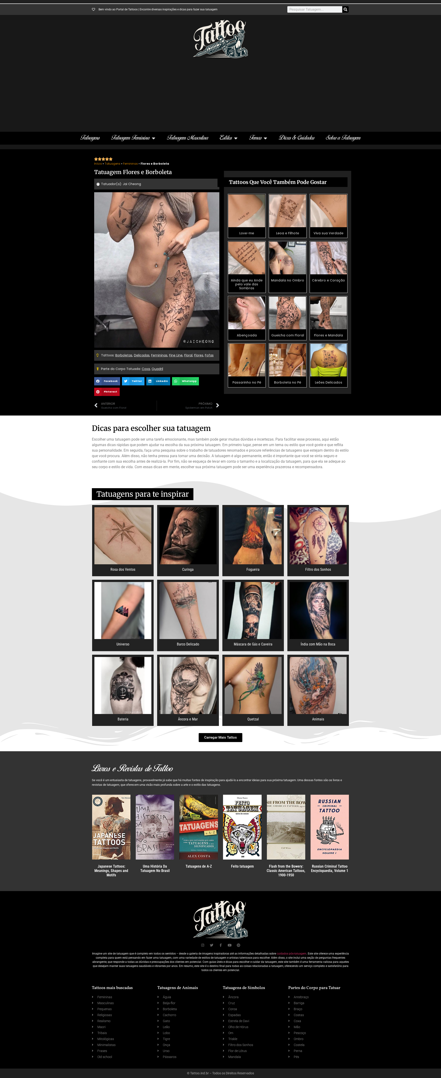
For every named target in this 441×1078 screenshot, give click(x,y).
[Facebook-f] (220, 945)
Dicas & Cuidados (296, 138)
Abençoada (247, 335)
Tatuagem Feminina (130, 138)
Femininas (130, 164)
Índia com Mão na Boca (318, 644)
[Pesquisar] (345, 9)
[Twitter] (211, 945)
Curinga (188, 569)
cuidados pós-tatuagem (291, 953)
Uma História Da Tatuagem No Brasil (155, 868)
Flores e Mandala (328, 335)
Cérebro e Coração (328, 280)
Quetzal (253, 719)
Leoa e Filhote (287, 233)
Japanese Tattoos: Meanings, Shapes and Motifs (111, 870)
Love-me (246, 233)
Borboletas (123, 355)
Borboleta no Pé (287, 382)
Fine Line (176, 355)
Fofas (209, 355)
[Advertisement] (220, 92)
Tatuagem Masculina (187, 138)
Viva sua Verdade (328, 233)
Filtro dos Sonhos (318, 569)
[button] (107, 381)
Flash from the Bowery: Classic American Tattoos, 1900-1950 (286, 870)
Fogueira (253, 569)
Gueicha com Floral (287, 335)
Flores (198, 355)
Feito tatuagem (242, 866)
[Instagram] (202, 945)
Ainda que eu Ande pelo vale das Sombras (247, 284)
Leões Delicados (328, 382)
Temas (255, 138)
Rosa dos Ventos (122, 569)
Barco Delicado (188, 644)
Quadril (157, 369)
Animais (318, 719)
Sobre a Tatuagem (343, 138)
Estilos (226, 138)
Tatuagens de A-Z (199, 866)
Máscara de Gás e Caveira (253, 644)
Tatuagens (90, 138)
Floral (188, 355)
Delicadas (142, 355)
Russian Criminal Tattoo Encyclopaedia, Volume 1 (329, 868)
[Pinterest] (238, 945)
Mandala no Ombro (287, 280)
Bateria (123, 719)
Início (98, 164)
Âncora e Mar (188, 719)
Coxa (146, 369)
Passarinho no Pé (246, 382)
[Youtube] (229, 945)
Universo (122, 644)
